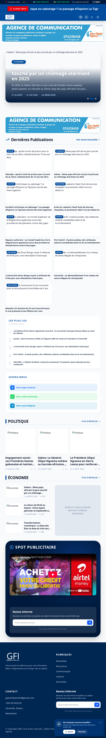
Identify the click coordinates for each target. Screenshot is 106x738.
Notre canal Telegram (25, 405)
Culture (60, 676)
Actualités (61, 661)
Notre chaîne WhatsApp (26, 396)
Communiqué (63, 671)
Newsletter (11, 713)
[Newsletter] (80, 17)
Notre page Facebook (25, 387)
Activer (70, 732)
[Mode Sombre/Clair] (92, 17)
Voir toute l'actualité (86, 139)
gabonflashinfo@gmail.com (19, 697)
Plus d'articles (90, 421)
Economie (61, 681)
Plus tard (81, 732)
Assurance (61, 666)
